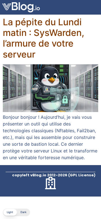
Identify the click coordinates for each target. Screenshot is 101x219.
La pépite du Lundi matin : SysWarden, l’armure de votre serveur (43, 38)
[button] (16, 212)
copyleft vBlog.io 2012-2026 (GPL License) (53, 175)
